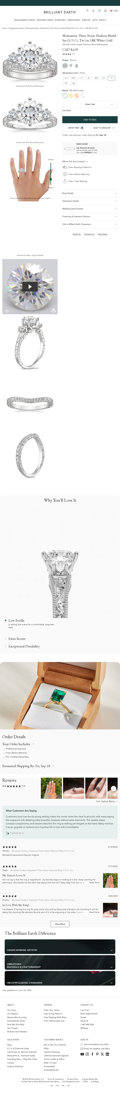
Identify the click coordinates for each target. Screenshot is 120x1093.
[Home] (60, 12)
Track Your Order (51, 1010)
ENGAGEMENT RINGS (24, 20)
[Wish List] (99, 11)
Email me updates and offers (97, 1049)
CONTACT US (86, 1005)
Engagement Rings (16, 28)
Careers (10, 1063)
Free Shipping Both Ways (55, 1017)
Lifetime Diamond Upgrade (56, 1056)
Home (4, 28)
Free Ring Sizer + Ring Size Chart (22, 1059)
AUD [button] (51, 1085)
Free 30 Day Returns (53, 1014)
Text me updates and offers (96, 1045)
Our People (12, 1028)
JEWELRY (86, 20)
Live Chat (84, 1010)
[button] (90, 193)
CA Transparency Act (70, 1082)
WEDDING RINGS (45, 20)
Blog (9, 1045)
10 (111, 78)
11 (66, 83)
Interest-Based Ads (89, 1079)
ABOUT (102, 20)
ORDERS (48, 1005)
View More (60, 924)
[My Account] (93, 11)
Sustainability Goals (16, 1021)
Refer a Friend (50, 1063)
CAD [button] (57, 1085)
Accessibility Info (51, 1070)
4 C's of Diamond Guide (18, 1049)
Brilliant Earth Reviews (17, 1032)
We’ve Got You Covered (55, 1045)
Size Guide (66, 110)
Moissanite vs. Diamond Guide (21, 1056)
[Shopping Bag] (105, 11)
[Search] (87, 10)
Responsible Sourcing (16, 1017)
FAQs (46, 1049)
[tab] (90, 201)
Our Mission (12, 1014)
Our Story (11, 1010)
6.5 (73, 78)
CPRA (85, 1082)
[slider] (51, 179)
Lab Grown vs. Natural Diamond (22, 1052)
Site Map (94, 1082)
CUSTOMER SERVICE (53, 1040)
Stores (83, 1017)
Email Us (84, 1021)
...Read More (94, 883)
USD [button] (68, 1085)
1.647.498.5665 (87, 1025)
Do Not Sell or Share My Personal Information (40, 1082)
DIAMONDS (60, 20)
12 (73, 83)
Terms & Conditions (56, 1079)
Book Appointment (89, 1014)
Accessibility (49, 1067)
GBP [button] (63, 1085)
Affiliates (84, 1028)
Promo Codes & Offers (54, 1059)
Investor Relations (15, 1067)
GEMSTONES (74, 20)
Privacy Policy (72, 1079)
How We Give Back (15, 1025)
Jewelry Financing (52, 1052)
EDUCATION (13, 1040)
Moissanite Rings (32, 28)
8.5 (96, 78)
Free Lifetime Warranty (16, 753)
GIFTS (95, 20)
